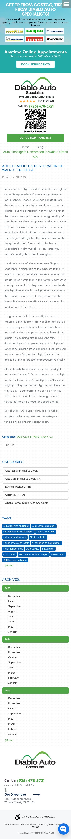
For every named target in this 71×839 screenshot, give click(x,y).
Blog (40, 147)
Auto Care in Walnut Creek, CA (35, 436)
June (11, 621)
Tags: (7, 518)
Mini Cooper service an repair (33, 554)
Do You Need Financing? (35, 137)
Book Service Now (35, 64)
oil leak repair (58, 554)
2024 (8, 639)
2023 (8, 690)
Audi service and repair (43, 526)
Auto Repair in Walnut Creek (21, 470)
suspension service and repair (18, 531)
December (14, 647)
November (14, 595)
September (14, 606)
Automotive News (15, 494)
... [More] (7, 565)
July (10, 616)
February (13, 677)
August (12, 611)
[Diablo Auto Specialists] (35, 86)
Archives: (11, 579)
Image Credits (24, 833)
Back (9, 445)
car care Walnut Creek (18, 486)
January (12, 631)
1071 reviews (46, 101)
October (12, 601)
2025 (8, 588)
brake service (32, 549)
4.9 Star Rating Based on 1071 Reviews (38, 817)
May (10, 626)
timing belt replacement (15, 537)
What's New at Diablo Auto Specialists (26, 502)
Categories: (13, 462)
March (11, 672)
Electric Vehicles (38, 537)
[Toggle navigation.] (66, 4)
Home (24, 147)
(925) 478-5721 (30, 780)
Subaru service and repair (16, 526)
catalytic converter (45, 531)
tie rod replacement (13, 549)
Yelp (6, 790)
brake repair (48, 549)
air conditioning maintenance (46, 543)
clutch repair (9, 554)
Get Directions (15, 794)
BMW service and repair (15, 560)
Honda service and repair (16, 543)
